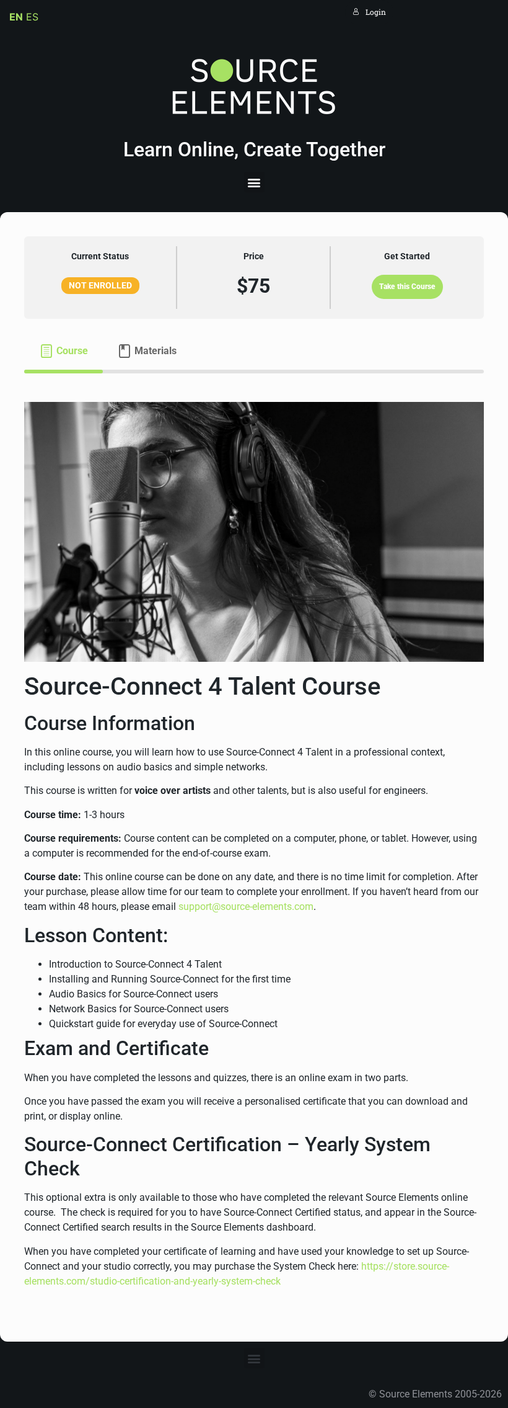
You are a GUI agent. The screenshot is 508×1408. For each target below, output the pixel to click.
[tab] (63, 351)
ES (32, 17)
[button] (254, 182)
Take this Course (407, 286)
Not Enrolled (100, 285)
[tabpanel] (254, 845)
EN (16, 17)
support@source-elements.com (245, 906)
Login (376, 12)
